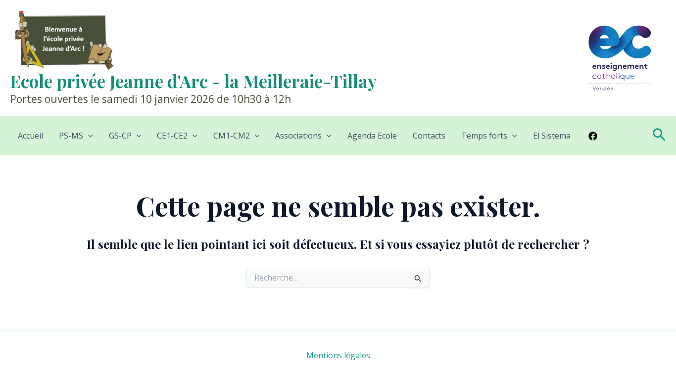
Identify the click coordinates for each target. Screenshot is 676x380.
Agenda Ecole (372, 135)
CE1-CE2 (172, 135)
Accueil (30, 135)
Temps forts (484, 135)
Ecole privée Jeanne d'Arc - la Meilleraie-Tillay (193, 81)
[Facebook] (592, 136)
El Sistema (552, 135)
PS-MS (71, 135)
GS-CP (120, 135)
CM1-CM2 (231, 135)
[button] (88, 135)
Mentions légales (338, 355)
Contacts (429, 135)
